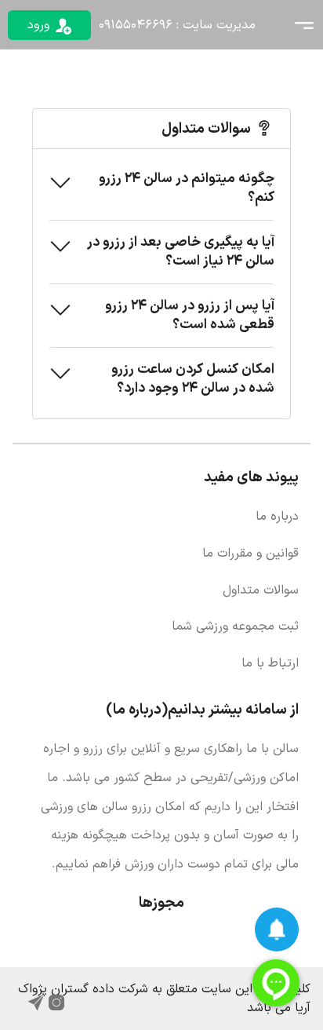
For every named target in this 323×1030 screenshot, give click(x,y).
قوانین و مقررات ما (250, 553)
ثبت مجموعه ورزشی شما (235, 626)
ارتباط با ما (270, 663)
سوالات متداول (261, 590)
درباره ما (277, 516)
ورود (38, 25)
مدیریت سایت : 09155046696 (177, 25)
